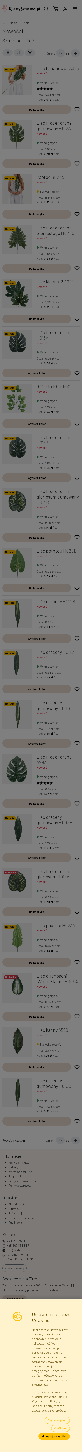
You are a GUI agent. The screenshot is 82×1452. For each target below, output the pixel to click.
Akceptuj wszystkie (54, 1436)
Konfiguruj (60, 1428)
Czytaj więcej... (57, 1420)
